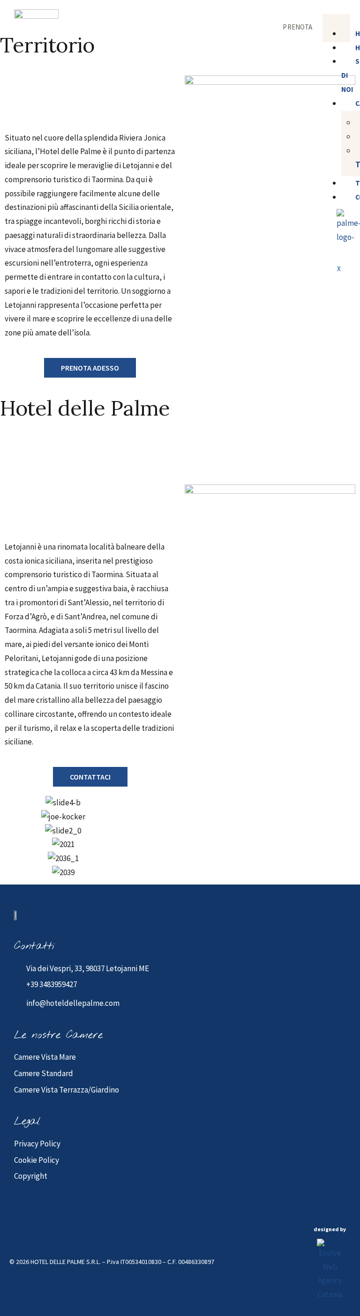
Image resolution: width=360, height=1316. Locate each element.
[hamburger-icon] (339, 20)
